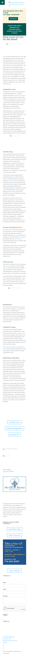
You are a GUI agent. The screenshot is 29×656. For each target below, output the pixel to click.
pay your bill (14, 434)
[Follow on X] (10, 626)
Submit (5, 614)
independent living (19, 95)
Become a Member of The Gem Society (14, 497)
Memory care (18, 239)
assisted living (12, 180)
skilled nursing (7, 266)
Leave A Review (14, 571)
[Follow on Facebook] (4, 626)
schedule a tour (14, 422)
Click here (12, 27)
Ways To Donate (14, 535)
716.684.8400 (15, 14)
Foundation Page (14, 529)
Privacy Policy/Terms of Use (10, 640)
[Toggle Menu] (2, 2)
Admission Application (9, 637)
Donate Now (13, 18)
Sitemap (5, 642)
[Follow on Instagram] (7, 626)
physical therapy (20, 333)
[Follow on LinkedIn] (13, 626)
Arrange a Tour (7, 638)
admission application (14, 428)
